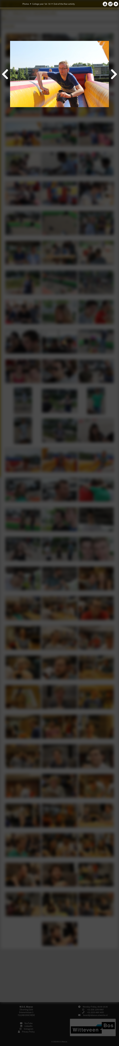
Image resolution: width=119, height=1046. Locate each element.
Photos (25, 3)
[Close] (116, 4)
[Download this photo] (105, 4)
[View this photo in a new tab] (110, 4)
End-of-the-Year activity (64, 3)
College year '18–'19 (41, 3)
